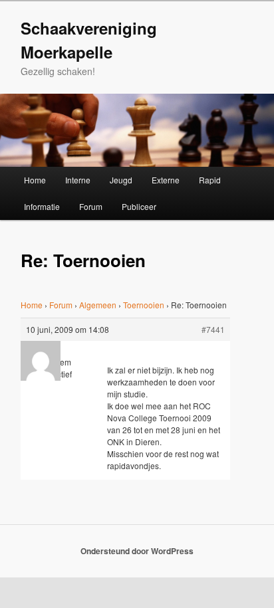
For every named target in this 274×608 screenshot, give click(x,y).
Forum (90, 206)
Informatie (42, 206)
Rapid (210, 179)
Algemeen (97, 304)
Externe (166, 179)
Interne (77, 179)
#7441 (213, 329)
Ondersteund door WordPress (137, 551)
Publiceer (139, 206)
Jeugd (121, 179)
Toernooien (143, 304)
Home (35, 179)
